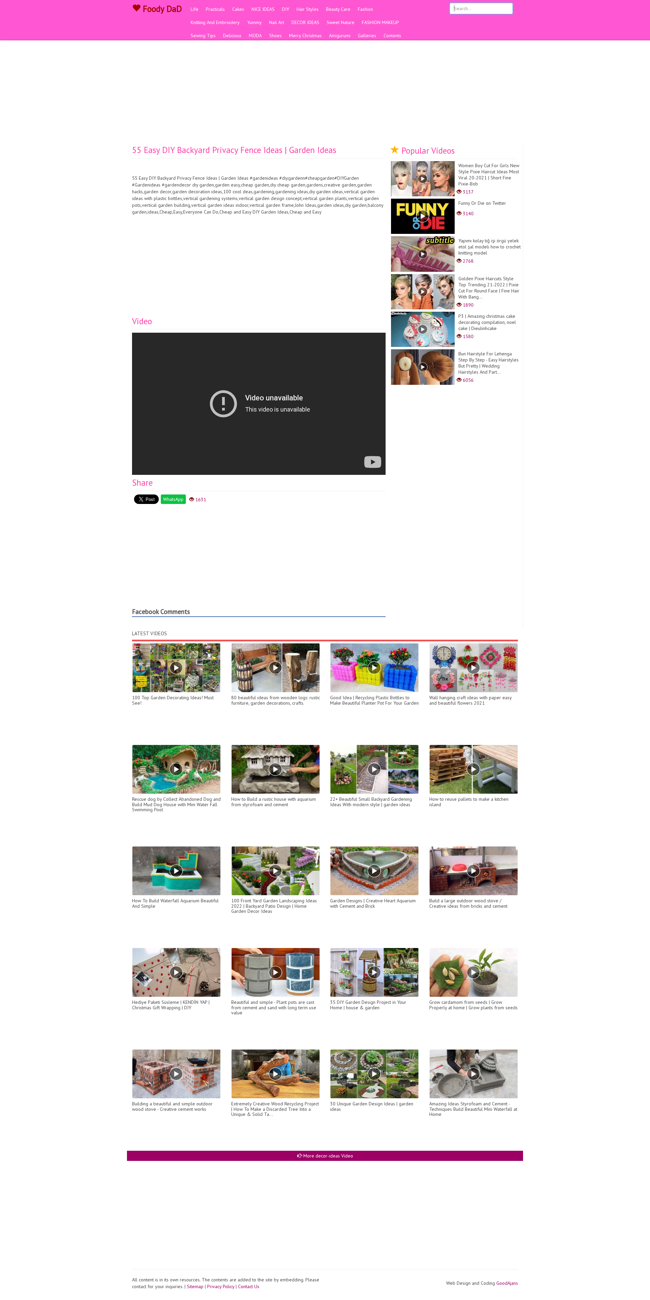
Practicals (215, 9)
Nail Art (276, 22)
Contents (392, 35)
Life (194, 9)
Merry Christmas (305, 35)
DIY (285, 9)
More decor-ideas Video (327, 1156)
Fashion (365, 9)
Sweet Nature (340, 22)
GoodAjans (507, 1283)
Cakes (238, 9)
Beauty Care (338, 9)
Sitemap (195, 1286)
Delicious (232, 35)
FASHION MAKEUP (380, 22)
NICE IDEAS (263, 9)
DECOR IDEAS (305, 22)
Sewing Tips (203, 35)
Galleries (367, 35)
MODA (255, 35)
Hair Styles (308, 9)
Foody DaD (161, 8)
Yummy (254, 22)
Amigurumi (339, 35)
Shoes (275, 35)
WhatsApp (173, 499)
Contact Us (248, 1286)
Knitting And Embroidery (215, 22)
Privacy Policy (220, 1286)
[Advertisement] (325, 94)
